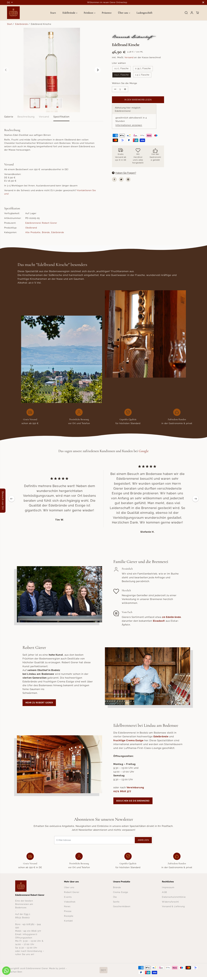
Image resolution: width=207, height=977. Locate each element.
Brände (46, 232)
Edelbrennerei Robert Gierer (41, 223)
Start (53, 12)
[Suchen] (186, 12)
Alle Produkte (33, 232)
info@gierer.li (30, 934)
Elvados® (159, 620)
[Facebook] (114, 179)
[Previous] (6, 70)
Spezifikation (61, 116)
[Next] (97, 70)
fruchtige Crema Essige (128, 740)
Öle (115, 897)
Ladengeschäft (145, 12)
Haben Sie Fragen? (125, 172)
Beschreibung (26, 116)
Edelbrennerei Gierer (37, 968)
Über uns (123, 12)
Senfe (116, 902)
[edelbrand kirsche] (52, 70)
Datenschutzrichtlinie (174, 897)
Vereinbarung (135, 787)
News (67, 906)
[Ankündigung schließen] (203, 2)
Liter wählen (119, 63)
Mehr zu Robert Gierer (39, 703)
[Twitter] (121, 179)
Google (144, 451)
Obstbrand (31, 227)
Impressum (168, 887)
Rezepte (68, 916)
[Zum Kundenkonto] (191, 12)
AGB (164, 892)
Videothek (69, 902)
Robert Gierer (71, 892)
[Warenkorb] (197, 12)
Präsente (107, 12)
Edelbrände (69, 12)
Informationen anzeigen (128, 125)
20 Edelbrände (171, 617)
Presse (68, 911)
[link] (30, 886)
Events (68, 897)
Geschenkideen (121, 906)
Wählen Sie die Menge (124, 83)
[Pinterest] (128, 179)
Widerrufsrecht (170, 902)
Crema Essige (120, 892)
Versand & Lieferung (173, 906)
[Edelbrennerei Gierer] (13, 12)
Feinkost (89, 12)
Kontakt (68, 921)
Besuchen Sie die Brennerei (133, 801)
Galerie (8, 116)
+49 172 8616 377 (32, 931)
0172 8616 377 (122, 791)
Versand (44, 116)
